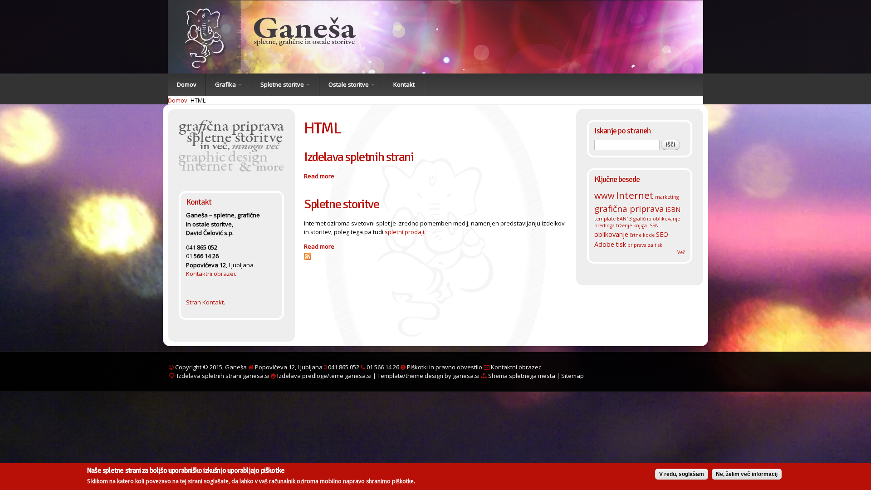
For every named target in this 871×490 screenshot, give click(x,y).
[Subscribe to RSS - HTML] (307, 255)
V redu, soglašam (681, 474)
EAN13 (624, 219)
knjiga (640, 225)
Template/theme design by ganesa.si (428, 376)
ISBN (672, 209)
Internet (635, 195)
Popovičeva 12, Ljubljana (289, 367)
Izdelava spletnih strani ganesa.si (222, 376)
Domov (186, 84)
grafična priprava (629, 208)
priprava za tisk (644, 245)
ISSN (653, 225)
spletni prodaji (404, 232)
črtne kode (642, 235)
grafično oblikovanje (656, 219)
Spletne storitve (282, 84)
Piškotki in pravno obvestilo (444, 367)
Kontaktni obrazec (211, 274)
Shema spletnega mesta (521, 376)
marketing (667, 197)
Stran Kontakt (205, 302)
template (605, 219)
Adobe (604, 244)
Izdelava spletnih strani (358, 157)
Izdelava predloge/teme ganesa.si (324, 376)
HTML (198, 100)
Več (681, 252)
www (604, 195)
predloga (604, 225)
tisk (621, 244)
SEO (662, 234)
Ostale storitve (349, 84)
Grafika (226, 84)
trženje (624, 225)
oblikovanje (611, 234)
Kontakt (404, 84)
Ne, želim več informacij (747, 474)
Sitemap (572, 376)
